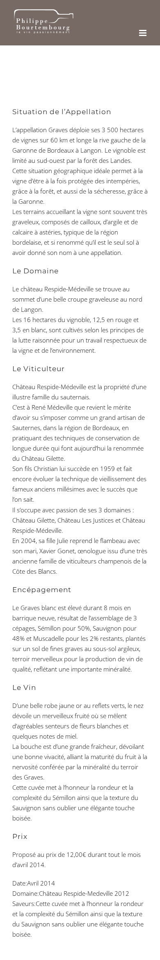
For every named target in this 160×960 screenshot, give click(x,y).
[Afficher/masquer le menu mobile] (143, 33)
